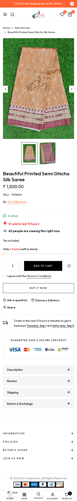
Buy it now (38, 288)
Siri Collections (17, 202)
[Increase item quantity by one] (19, 266)
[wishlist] (62, 14)
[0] (70, 14)
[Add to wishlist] (69, 266)
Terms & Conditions (39, 276)
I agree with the (28, 276)
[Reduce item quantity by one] (6, 266)
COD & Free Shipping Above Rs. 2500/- (38, 3)
